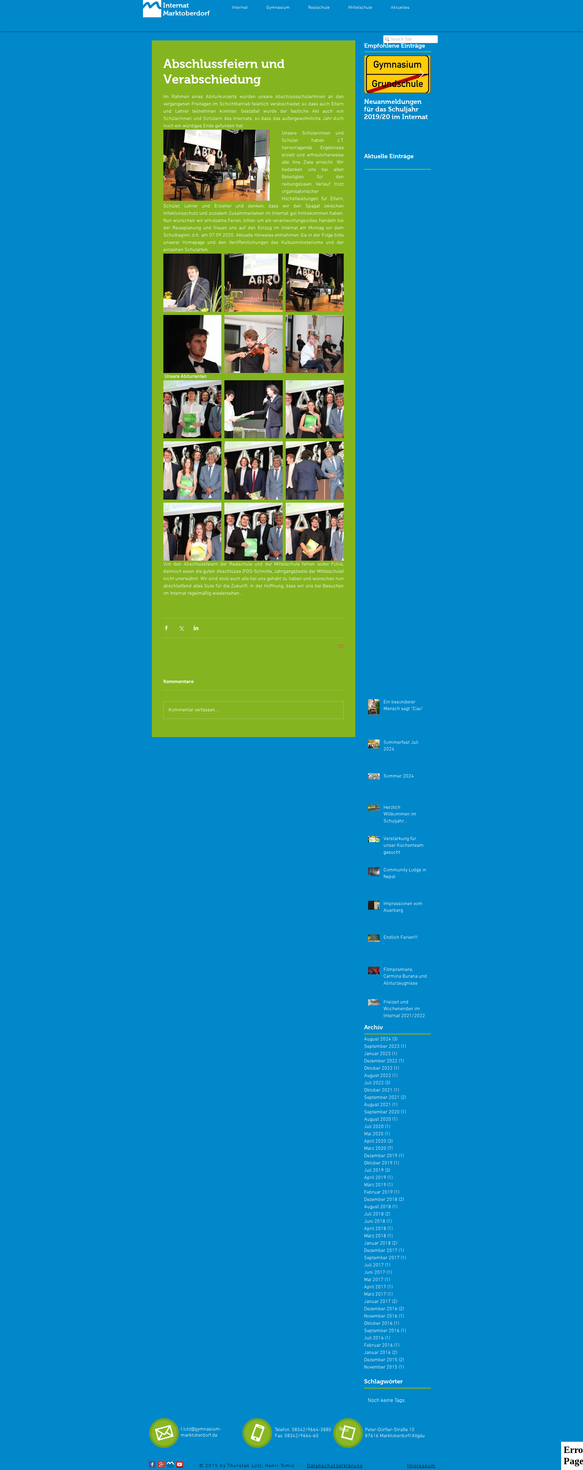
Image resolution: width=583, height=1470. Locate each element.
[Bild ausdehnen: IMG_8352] (253, 344)
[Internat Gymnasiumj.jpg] (170, 1464)
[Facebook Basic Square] (152, 1464)
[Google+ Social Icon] (161, 1464)
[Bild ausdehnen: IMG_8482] (192, 409)
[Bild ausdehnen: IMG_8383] (192, 470)
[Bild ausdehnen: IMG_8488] (253, 409)
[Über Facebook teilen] (166, 628)
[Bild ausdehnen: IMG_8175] (315, 532)
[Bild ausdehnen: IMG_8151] (253, 470)
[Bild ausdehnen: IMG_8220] (315, 344)
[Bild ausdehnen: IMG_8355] (315, 409)
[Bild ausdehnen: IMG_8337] (192, 344)
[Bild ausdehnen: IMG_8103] (192, 283)
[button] (399, 7)
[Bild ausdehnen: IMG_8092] (253, 283)
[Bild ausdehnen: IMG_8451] (253, 532)
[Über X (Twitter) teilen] (181, 628)
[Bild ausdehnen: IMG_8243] (315, 283)
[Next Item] (421, 74)
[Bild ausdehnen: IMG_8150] (315, 470)
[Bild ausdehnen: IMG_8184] (192, 532)
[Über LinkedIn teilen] (196, 628)
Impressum (421, 1466)
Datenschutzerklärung (335, 1466)
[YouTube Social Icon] (179, 1464)
